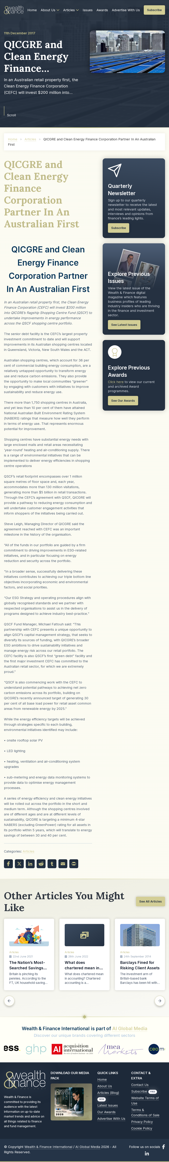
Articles (69, 10)
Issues (88, 10)
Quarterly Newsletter (121, 189)
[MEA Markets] (76, 1049)
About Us (48, 10)
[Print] (73, 863)
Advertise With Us (126, 10)
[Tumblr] (52, 863)
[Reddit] (41, 863)
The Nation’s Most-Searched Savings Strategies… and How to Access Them (29, 965)
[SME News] (150, 1049)
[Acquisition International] (28, 1049)
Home (32, 10)
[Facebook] (8, 863)
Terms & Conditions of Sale (145, 1112)
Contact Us (140, 1085)
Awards (102, 10)
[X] (19, 863)
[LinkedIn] (30, 863)
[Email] (62, 863)
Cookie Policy (141, 1128)
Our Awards (106, 1112)
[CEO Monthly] (119, 1049)
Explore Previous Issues (129, 277)
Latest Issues (107, 1105)
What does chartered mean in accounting (82, 965)
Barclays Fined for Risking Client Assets (140, 965)
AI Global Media (129, 1028)
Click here (116, 382)
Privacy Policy (142, 1122)
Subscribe (139, 1091)
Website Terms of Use (145, 1100)
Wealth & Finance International (48, 1147)
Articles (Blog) (108, 1093)
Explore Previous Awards (129, 371)
